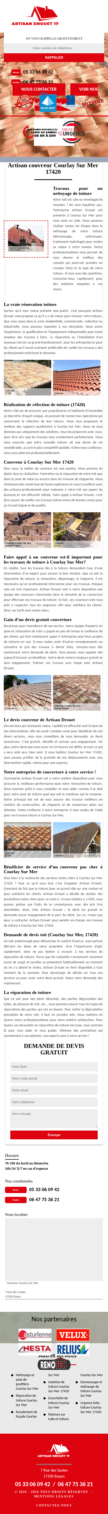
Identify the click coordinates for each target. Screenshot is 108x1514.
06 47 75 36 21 (38, 82)
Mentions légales (54, 1496)
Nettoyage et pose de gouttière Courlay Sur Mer (27, 1382)
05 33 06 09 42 (38, 72)
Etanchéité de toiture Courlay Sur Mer (58, 1402)
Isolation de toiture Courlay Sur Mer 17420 (58, 1386)
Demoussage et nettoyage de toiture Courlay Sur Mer (91, 1389)
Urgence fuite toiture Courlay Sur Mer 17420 (90, 1407)
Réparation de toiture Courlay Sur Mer (26, 1400)
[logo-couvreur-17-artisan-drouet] (36, 16)
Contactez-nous (54, 1505)
